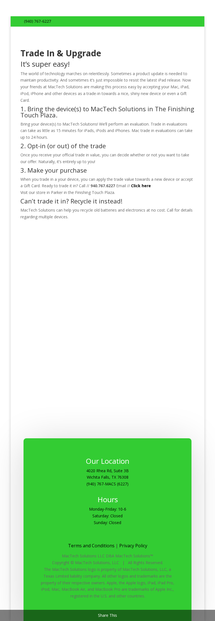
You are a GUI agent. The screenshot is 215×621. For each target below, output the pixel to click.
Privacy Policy (133, 546)
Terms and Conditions (91, 546)
